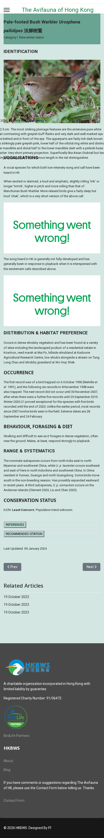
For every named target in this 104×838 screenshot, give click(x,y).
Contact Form (14, 800)
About (8, 761)
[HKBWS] (52, 667)
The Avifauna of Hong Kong (58, 10)
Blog (7, 770)
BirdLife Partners (17, 736)
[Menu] (7, 10)
